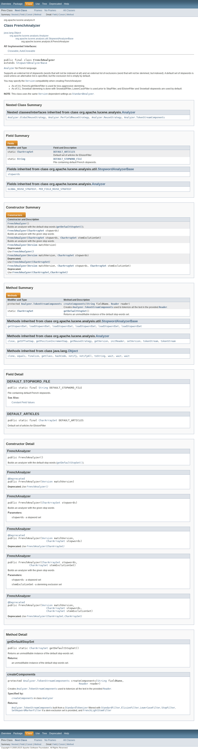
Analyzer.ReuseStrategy (106, 117)
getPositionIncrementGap (51, 341)
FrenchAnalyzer (17, 223)
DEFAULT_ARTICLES (64, 152)
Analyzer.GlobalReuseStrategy (27, 117)
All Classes (69, 10)
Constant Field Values (23, 402)
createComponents (74, 304)
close (11, 341)
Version (32, 245)
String (21, 159)
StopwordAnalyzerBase (31, 62)
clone (11, 356)
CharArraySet (25, 152)
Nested (14, 14)
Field (22, 14)
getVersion (101, 341)
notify (73, 356)
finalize (33, 356)
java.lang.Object (12, 32)
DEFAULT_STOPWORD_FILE (67, 159)
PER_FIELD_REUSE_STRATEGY (55, 189)
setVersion (133, 341)
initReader (117, 341)
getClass (47, 356)
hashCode (60, 356)
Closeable (13, 51)
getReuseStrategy (81, 341)
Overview (6, 4)
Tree (44, 4)
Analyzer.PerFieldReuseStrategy (68, 117)
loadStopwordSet (39, 326)
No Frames (50, 10)
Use (38, 4)
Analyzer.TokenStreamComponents (144, 117)
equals (21, 356)
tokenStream (150, 341)
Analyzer (128, 112)
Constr (29, 14)
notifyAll (85, 356)
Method (37, 14)
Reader (115, 304)
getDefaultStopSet (75, 311)
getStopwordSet (17, 326)
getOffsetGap (25, 341)
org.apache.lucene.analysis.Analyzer (29, 35)
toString (99, 356)
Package (18, 4)
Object (73, 351)
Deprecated (55, 4)
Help (66, 4)
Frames (38, 10)
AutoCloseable (27, 51)
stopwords (14, 174)
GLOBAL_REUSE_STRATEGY (22, 189)
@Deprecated (16, 478)
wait (110, 356)
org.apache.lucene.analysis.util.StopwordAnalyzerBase (44, 38)
